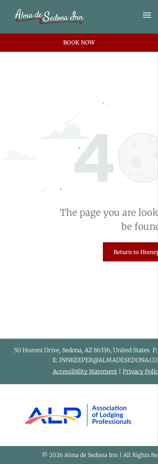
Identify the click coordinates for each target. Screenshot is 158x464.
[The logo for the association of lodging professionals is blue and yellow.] (78, 415)
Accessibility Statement (85, 371)
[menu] (147, 15)
